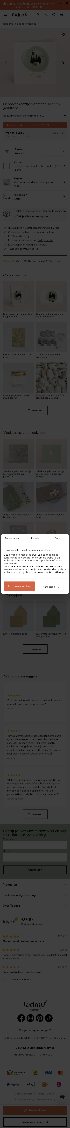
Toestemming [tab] (12, 538)
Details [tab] (35, 538)
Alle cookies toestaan (19, 586)
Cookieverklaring (54, 572)
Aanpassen (49, 586)
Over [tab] (57, 538)
